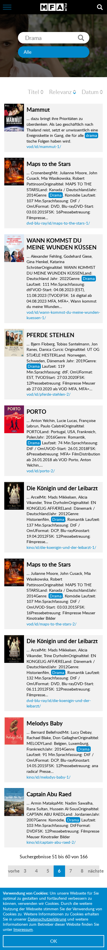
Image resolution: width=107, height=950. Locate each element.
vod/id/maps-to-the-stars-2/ (51, 624)
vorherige (13, 870)
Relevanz (60, 92)
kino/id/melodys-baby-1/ (48, 777)
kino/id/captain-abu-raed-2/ (51, 842)
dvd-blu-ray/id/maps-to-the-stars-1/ (58, 223)
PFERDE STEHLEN (50, 335)
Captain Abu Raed (49, 794)
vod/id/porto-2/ (41, 470)
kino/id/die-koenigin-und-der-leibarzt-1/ (61, 547)
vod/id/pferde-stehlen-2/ (48, 394)
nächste (93, 870)
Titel (33, 92)
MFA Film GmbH (53, 7)
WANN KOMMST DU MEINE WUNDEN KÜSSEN (61, 243)
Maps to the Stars (49, 164)
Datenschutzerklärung (47, 919)
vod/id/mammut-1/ (44, 146)
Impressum (23, 929)
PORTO (36, 411)
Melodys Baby (45, 723)
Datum (90, 92)
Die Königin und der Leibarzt (62, 488)
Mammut (38, 109)
